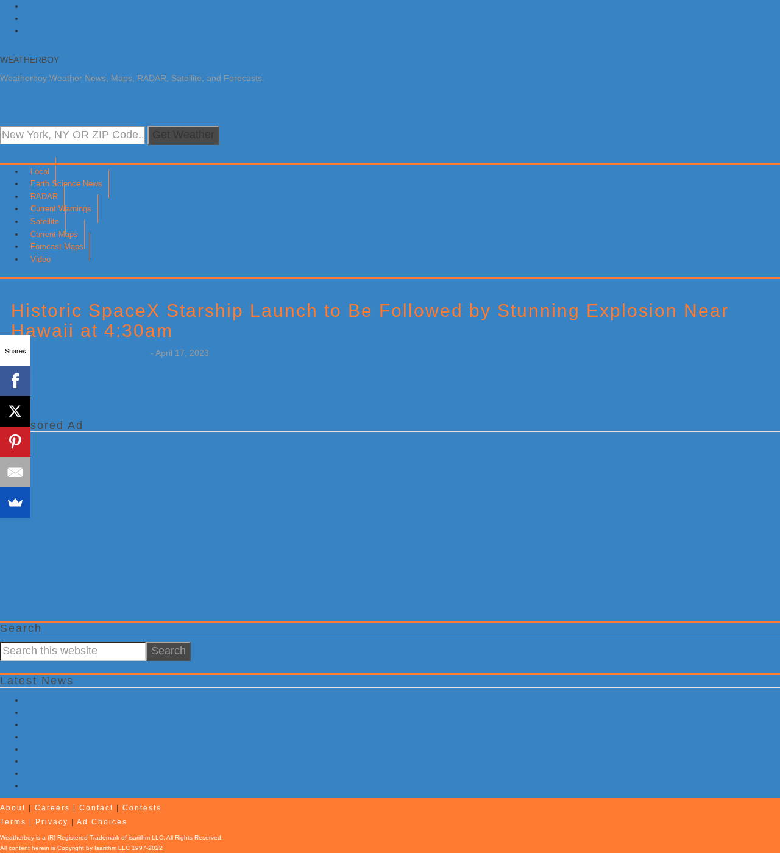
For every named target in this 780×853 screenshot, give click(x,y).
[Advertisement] (365, 523)
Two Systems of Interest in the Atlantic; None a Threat (128, 785)
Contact (96, 808)
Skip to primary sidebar (68, 30)
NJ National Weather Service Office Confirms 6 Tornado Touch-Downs (159, 712)
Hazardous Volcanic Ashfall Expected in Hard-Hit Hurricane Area (147, 700)
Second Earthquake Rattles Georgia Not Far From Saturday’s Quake (156, 724)
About (13, 808)
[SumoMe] (15, 502)
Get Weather (183, 135)
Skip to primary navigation (74, 6)
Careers (52, 808)
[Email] (15, 472)
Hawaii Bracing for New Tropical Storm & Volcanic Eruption (136, 773)
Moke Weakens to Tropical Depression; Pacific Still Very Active (143, 737)
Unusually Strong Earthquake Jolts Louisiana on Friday (130, 761)
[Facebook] (15, 381)
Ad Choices (102, 822)
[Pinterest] (15, 441)
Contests (141, 808)
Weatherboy (29, 60)
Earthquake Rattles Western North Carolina (107, 749)
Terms (13, 822)
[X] (15, 411)
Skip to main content (63, 18)
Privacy (51, 822)
